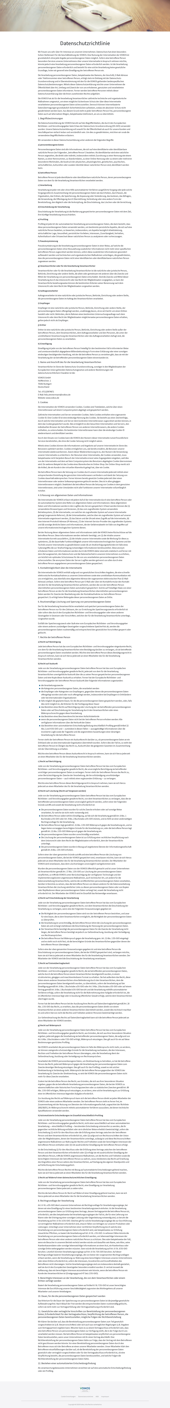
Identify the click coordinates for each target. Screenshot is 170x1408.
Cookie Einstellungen (68, 1396)
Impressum (105, 1396)
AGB (97, 1396)
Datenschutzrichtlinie (85, 1396)
